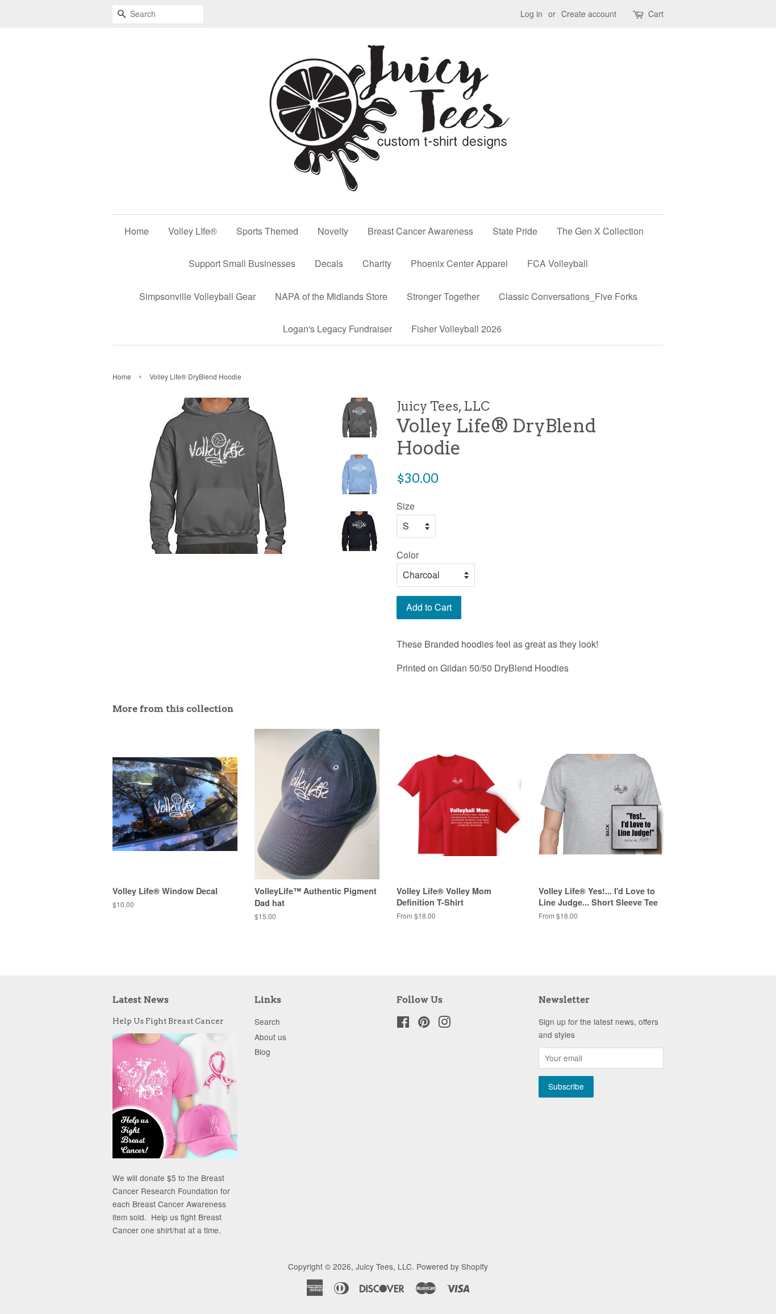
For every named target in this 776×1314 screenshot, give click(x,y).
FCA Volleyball (557, 263)
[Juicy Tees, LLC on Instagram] (444, 1023)
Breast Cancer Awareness (420, 230)
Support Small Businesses (242, 263)
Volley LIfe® (192, 230)
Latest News (140, 999)
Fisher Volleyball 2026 (456, 328)
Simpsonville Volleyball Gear (197, 296)
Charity (376, 263)
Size (406, 505)
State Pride (515, 230)
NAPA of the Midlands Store (331, 296)
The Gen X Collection (600, 230)
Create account (588, 13)
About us (270, 1036)
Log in (531, 13)
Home (136, 230)
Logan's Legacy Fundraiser (337, 328)
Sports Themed (267, 230)
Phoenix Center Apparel (459, 263)
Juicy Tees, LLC (384, 1266)
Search (267, 1021)
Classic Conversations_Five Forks (568, 296)
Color (408, 554)
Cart (656, 13)
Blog (262, 1051)
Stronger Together (443, 296)
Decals (329, 263)
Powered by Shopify (452, 1266)
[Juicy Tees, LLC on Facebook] (403, 1023)
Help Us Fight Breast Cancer (168, 1020)
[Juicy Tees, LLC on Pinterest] (424, 1023)
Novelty (333, 230)
